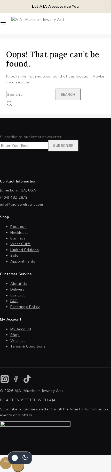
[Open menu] (3, 23)
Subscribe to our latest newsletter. (31, 136)
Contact (17, 295)
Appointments (22, 261)
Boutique (18, 226)
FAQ (14, 300)
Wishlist (17, 340)
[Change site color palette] (20, 457)
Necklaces (19, 232)
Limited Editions (24, 249)
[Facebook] (15, 379)
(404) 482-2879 (13, 197)
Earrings (17, 238)
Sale (14, 255)
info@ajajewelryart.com (21, 204)
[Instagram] (4, 379)
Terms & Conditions (27, 346)
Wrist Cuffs (20, 244)
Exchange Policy (25, 306)
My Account (20, 329)
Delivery (17, 289)
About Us (18, 283)
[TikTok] (27, 379)
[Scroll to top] (6, 463)
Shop (15, 334)
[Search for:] (31, 94)
